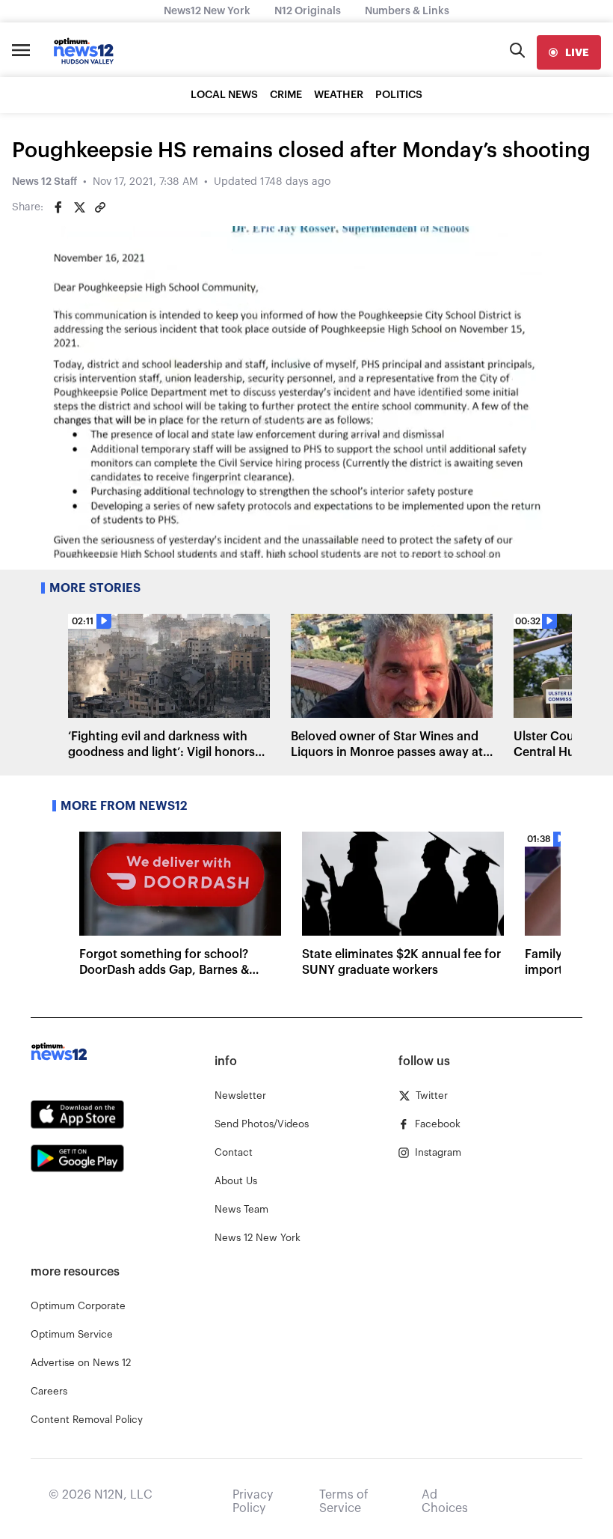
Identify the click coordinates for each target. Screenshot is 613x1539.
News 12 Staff (44, 182)
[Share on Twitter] (79, 207)
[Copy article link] (100, 207)
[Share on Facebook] (58, 207)
